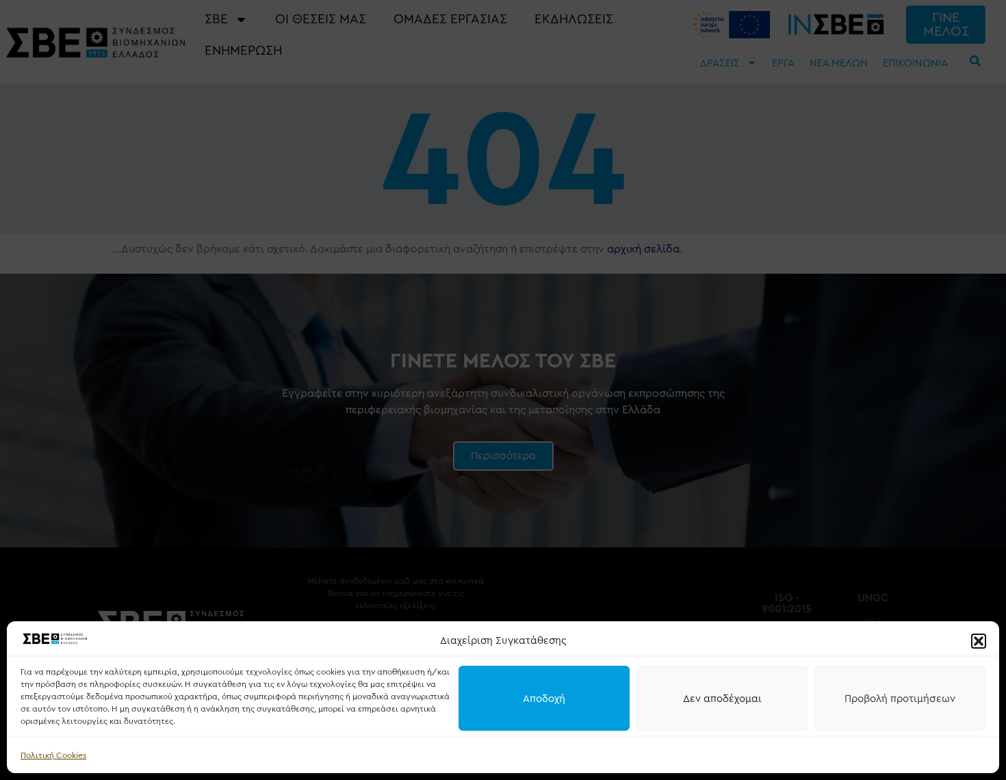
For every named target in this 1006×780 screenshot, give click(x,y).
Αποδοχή (544, 698)
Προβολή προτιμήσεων (899, 698)
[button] (978, 641)
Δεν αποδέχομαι (722, 698)
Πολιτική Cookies (53, 755)
